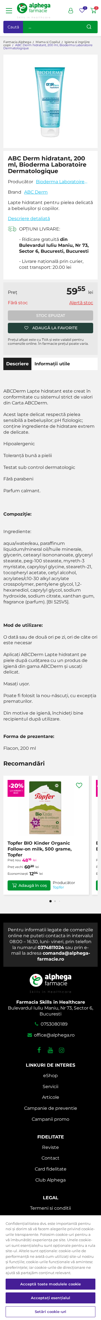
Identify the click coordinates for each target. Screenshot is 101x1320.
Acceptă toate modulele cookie (50, 1284)
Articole (50, 1097)
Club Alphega (50, 1180)
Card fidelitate (50, 1169)
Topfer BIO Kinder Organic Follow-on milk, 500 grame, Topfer (40, 849)
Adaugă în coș (33, 885)
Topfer (58, 887)
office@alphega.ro (53, 1035)
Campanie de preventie (50, 1108)
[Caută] (89, 27)
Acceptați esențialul (50, 1298)
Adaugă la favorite (54, 327)
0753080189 (54, 1024)
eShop (50, 1075)
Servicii (50, 1086)
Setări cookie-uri (50, 1311)
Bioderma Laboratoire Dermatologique (60, 182)
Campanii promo (50, 1119)
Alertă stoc (81, 302)
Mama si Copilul (48, 42)
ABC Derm (36, 192)
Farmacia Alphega (17, 42)
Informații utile (52, 363)
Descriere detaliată (29, 218)
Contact (50, 1158)
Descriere (17, 363)
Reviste (50, 1147)
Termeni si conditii (50, 1208)
